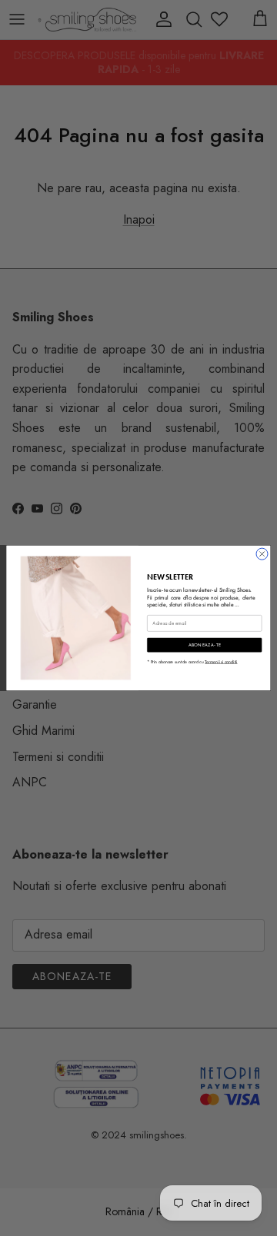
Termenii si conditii (221, 662)
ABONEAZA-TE (205, 645)
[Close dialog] (262, 554)
